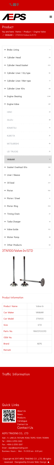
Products (21, 417)
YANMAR (9, 34)
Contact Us (22, 424)
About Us (21, 410)
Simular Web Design (36, 461)
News (20, 414)
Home (18, 31)
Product (27, 31)
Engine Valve (40, 31)
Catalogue (22, 420)
